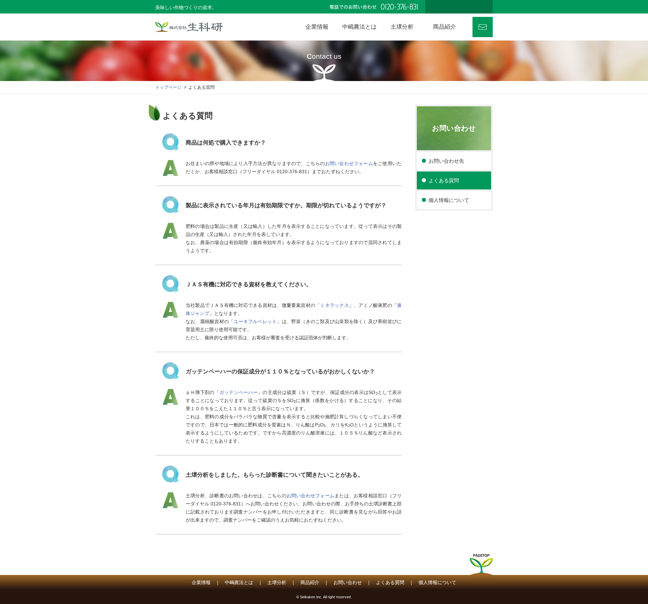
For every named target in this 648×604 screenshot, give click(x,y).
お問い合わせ (483, 27)
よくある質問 (444, 180)
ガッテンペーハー (238, 392)
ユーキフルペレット (255, 321)
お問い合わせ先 (446, 161)
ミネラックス (334, 305)
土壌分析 (276, 582)
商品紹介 (309, 582)
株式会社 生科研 (189, 27)
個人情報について (449, 200)
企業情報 (201, 582)
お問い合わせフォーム (349, 163)
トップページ (168, 87)
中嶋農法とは (239, 582)
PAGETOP (481, 566)
